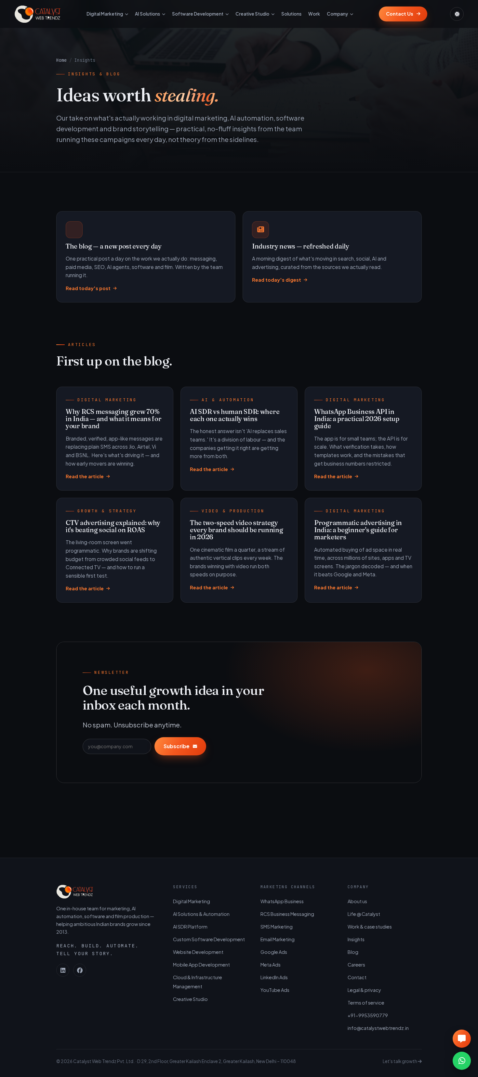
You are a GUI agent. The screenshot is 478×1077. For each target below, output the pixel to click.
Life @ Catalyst (364, 914)
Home (61, 60)
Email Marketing (277, 939)
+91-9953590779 (368, 1015)
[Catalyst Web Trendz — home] (37, 14)
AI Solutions (147, 14)
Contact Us (399, 14)
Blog (353, 952)
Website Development (198, 952)
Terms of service (366, 1003)
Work (314, 14)
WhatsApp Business (282, 901)
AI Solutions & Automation (201, 914)
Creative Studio (252, 14)
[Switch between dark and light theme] (457, 14)
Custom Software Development (209, 939)
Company (337, 14)
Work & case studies (370, 927)
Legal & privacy (364, 990)
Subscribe (177, 746)
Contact (357, 977)
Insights (356, 939)
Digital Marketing (104, 14)
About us (357, 901)
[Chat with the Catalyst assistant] (462, 1039)
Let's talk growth (400, 1061)
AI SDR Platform (190, 927)
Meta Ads (270, 965)
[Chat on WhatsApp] (462, 1061)
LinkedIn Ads (274, 977)
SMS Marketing (276, 927)
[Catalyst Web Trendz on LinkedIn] (62, 970)
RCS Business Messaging (287, 914)
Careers (356, 965)
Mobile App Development (201, 965)
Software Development (197, 14)
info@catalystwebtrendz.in (378, 1028)
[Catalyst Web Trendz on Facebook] (79, 970)
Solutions (291, 14)
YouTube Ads (274, 990)
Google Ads (273, 952)
